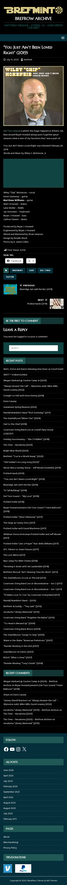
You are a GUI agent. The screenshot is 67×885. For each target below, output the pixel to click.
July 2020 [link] (8, 813)
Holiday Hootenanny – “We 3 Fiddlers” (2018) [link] (26, 439)
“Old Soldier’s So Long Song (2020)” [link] (21, 462)
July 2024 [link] (8, 781)
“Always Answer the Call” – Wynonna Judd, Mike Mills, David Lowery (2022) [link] (30, 388)
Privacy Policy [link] (10, 848)
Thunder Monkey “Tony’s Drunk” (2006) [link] (23, 663)
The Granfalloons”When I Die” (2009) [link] (22, 418)
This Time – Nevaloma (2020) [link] (18, 445)
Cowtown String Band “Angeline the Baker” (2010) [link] (29, 618)
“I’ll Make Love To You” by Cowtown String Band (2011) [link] (31, 595)
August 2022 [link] (9, 803)
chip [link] (31, 270)
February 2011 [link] (10, 819)
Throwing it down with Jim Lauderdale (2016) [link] (26, 567)
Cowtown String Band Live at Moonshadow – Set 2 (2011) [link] (32, 584)
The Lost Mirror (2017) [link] (14, 555)
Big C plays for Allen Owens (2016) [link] (20, 561)
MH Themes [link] (52, 880)
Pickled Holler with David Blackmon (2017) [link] (24, 529)
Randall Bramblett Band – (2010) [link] (19, 601)
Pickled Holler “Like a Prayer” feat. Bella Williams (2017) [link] (31, 544)
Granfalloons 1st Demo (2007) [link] (18, 652)
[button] (62, 37)
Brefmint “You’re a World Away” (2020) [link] (23, 456)
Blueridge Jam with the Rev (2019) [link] (20, 485)
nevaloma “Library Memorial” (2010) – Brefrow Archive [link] (31, 710)
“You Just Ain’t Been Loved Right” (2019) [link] (24, 479)
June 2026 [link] (8, 770)
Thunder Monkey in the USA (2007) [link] (21, 646)
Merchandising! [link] (10, 842)
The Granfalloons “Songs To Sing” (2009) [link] (23, 635)
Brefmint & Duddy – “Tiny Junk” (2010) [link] (22, 606)
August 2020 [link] (9, 808)
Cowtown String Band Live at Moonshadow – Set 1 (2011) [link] (32, 589)
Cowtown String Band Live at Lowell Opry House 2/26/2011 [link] (28, 432)
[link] (33, 14)
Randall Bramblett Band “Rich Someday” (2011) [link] (27, 413)
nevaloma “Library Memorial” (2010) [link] (21, 612)
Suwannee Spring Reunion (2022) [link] (20, 407)
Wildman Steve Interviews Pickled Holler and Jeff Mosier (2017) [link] (32, 536)
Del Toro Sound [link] (11, 131)
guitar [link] (10, 277)
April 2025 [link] (8, 776)
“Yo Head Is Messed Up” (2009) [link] (19, 624)
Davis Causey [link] (9, 401)
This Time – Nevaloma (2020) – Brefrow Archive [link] (27, 720)
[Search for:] (34, 348)
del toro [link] (45, 270)
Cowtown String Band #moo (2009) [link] (22, 629)
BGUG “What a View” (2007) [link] (17, 658)
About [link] (6, 837)
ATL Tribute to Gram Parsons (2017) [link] (21, 550)
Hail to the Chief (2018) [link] (15, 424)
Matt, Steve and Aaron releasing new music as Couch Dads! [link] (33, 369)
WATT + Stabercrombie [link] (15, 375)
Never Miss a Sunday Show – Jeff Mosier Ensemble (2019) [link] (32, 468)
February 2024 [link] (10, 786)
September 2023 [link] (11, 792)
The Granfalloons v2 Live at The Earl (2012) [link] (24, 578)
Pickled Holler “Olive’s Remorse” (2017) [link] (23, 517)
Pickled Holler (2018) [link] (13, 502)
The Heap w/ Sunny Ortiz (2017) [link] (19, 523)
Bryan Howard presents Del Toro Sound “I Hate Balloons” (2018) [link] (32, 510)
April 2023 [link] (8, 797)
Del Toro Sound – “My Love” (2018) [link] (21, 496)
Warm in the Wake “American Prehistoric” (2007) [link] (28, 641)
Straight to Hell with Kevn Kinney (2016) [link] (23, 396)
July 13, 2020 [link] (13, 60)
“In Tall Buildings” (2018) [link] (15, 491)
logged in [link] (22, 337)
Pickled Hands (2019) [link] (13, 473)
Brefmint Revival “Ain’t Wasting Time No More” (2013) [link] (30, 572)
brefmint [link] (28, 60)
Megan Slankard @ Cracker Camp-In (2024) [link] (25, 381)
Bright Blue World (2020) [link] (16, 451)
